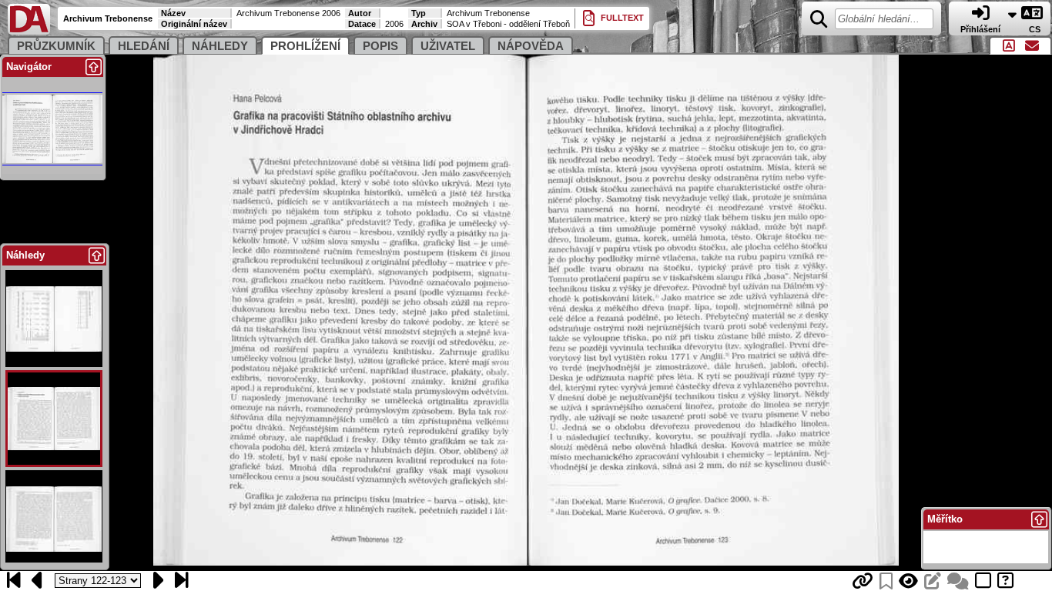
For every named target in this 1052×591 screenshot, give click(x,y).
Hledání (143, 46)
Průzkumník (56, 46)
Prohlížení (305, 46)
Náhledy (220, 46)
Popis (380, 46)
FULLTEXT (621, 17)
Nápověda (531, 46)
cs (1036, 29)
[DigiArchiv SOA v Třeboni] (29, 31)
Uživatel (447, 46)
